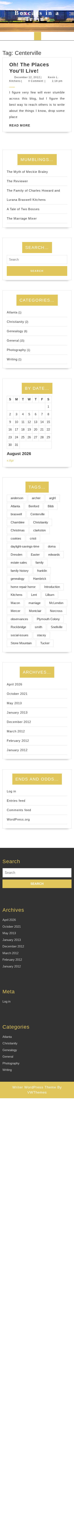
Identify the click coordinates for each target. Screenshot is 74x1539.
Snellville (56, 627)
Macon (15, 603)
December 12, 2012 (27, 77)
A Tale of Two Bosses (23, 209)
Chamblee (17, 522)
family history (20, 570)
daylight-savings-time (25, 546)
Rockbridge (18, 627)
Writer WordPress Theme (34, 1087)
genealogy (17, 578)
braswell (16, 514)
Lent (34, 594)
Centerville (37, 514)
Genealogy (15, 331)
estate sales (19, 562)
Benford (34, 506)
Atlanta (12, 312)
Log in (11, 791)
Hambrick (39, 578)
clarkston (39, 530)
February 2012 (18, 740)
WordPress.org (18, 819)
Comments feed (19, 810)
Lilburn (49, 594)
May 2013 (14, 703)
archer (36, 498)
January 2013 (17, 712)
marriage (34, 603)
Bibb (51, 506)
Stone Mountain (21, 643)
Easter (35, 554)
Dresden (16, 554)
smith (38, 627)
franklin (42, 570)
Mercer (15, 611)
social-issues (19, 635)
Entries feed (16, 800)
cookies (16, 538)
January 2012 (17, 750)
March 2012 (16, 731)
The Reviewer (17, 181)
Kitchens (16, 594)
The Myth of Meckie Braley (27, 171)
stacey (41, 635)
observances (19, 619)
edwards (54, 554)
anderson (17, 498)
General (13, 340)
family (40, 562)
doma (52, 546)
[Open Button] (37, 36)
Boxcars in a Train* (37, 15)
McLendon (56, 603)
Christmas (18, 530)
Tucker (45, 643)
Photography (16, 350)
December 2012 (19, 722)
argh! (52, 498)
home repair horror (23, 587)
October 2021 (17, 693)
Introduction (52, 587)
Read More (19, 125)
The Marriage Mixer (22, 218)
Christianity (15, 321)
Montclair (35, 611)
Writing (12, 359)
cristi (33, 538)
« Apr (10, 460)
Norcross (56, 611)
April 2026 (14, 684)
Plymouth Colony (48, 619)
